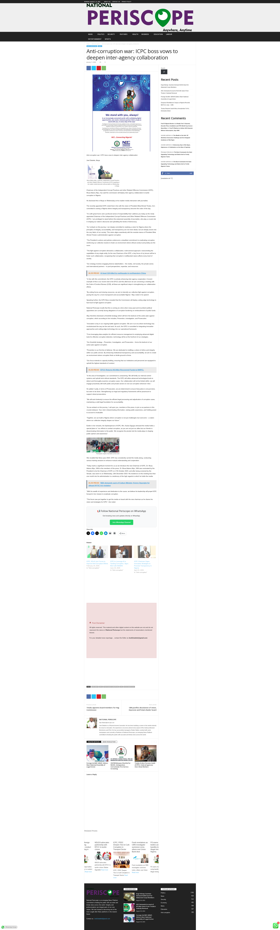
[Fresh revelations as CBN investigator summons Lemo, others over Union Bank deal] (140, 858)
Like (191, 173)
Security (111, 34)
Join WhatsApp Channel (121, 522)
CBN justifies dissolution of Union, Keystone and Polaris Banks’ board (142, 709)
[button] (192, 36)
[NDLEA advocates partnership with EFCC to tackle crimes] (103, 856)
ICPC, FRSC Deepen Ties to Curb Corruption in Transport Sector (121, 846)
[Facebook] (194, 1)
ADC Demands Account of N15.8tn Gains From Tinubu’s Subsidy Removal (175, 92)
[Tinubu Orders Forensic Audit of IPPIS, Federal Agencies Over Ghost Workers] (146, 753)
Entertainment (95, 39)
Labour (169, 34)
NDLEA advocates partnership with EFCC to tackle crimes (102, 846)
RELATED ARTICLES (93, 742)
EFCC (101, 686)
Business (145, 34)
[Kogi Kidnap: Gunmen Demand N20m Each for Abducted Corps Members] (129, 897)
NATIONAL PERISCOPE (107, 719)
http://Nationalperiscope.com (106, 722)
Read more (88, 872)
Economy (164, 903)
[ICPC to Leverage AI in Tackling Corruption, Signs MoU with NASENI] (121, 552)
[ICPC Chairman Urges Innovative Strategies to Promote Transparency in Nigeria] (145, 552)
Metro (162, 906)
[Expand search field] (164, 71)
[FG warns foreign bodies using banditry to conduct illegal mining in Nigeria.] (84, 859)
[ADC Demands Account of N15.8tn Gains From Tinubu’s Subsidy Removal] (129, 907)
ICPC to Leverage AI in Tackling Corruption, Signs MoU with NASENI (119, 563)
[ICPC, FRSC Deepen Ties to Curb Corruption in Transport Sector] (121, 860)
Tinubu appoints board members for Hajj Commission (103, 709)
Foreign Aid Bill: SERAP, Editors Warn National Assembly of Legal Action (97, 765)
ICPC (121, 686)
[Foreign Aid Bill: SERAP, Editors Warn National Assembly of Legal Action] (97, 753)
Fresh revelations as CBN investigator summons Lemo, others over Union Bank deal (140, 847)
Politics (101, 34)
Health (135, 34)
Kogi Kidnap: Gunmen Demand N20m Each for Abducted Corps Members (175, 86)
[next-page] (155, 742)
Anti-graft (95, 686)
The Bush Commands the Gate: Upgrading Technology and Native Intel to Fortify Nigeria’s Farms (176, 154)
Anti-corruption (96, 44)
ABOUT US (107, 1)
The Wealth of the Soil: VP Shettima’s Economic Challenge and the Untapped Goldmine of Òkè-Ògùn (175, 138)
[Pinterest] (99, 68)
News (90, 34)
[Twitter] (94, 68)
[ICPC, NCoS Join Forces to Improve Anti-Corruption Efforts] (97, 552)
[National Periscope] (140, 17)
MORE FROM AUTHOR (109, 742)
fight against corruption (111, 686)
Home (88, 44)
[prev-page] (152, 742)
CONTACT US (116, 1)
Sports (108, 39)
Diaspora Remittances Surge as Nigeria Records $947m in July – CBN (175, 104)
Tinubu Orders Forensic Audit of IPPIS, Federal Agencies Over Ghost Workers (145, 765)
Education (158, 34)
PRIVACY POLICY (126, 1)
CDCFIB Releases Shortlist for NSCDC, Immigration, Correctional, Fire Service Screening (120, 766)
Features (123, 34)
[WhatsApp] (104, 68)
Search (163, 68)
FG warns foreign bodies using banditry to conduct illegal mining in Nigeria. (83, 847)
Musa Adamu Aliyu (129, 686)
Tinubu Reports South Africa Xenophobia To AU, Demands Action (175, 110)
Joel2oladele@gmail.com (102, 918)
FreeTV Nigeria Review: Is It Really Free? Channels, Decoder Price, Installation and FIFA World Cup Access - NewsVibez (177, 126)
